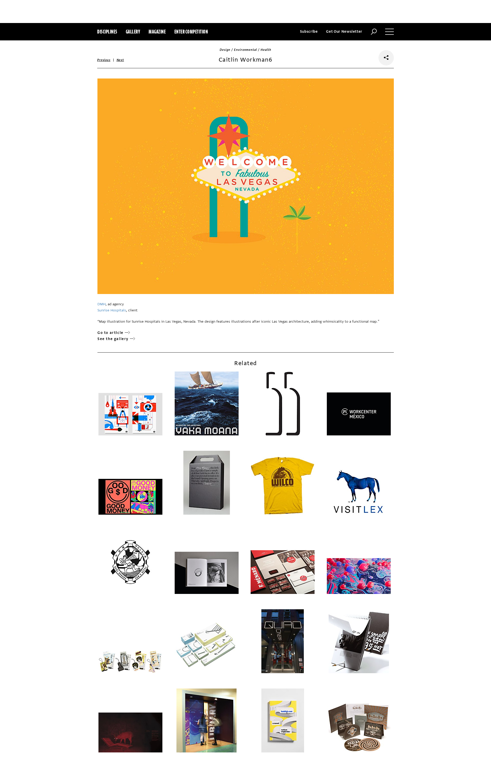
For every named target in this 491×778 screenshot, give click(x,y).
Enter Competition (191, 31)
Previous (103, 60)
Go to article (110, 332)
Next (120, 60)
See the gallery (113, 338)
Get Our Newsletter (344, 31)
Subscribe (309, 31)
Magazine (157, 31)
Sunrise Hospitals (111, 310)
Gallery (133, 31)
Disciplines (107, 31)
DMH (101, 304)
